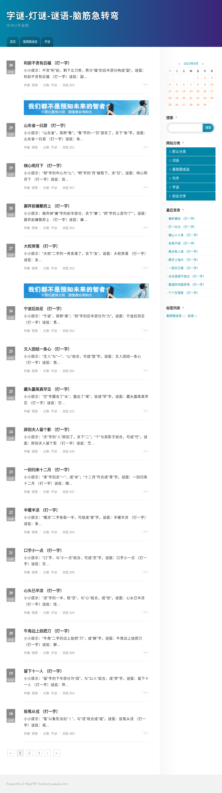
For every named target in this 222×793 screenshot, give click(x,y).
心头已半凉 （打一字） (44, 591)
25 (169, 104)
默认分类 (179, 151)
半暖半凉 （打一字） (42, 510)
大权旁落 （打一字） (42, 246)
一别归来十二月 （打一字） (48, 470)
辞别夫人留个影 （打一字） (48, 430)
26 (176, 104)
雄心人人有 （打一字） (184, 235)
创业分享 (179, 196)
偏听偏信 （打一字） (182, 218)
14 (191, 91)
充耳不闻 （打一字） (182, 243)
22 (197, 98)
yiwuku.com (60, 784)
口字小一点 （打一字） (44, 550)
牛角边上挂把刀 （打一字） (48, 631)
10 (211, 84)
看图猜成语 (30, 41)
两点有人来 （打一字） (184, 251)
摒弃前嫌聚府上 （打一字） (48, 206)
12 (176, 91)
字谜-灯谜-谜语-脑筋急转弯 (63, 16)
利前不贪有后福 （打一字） (48, 63)
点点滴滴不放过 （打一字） (187, 276)
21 (191, 98)
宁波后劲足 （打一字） (44, 309)
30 (204, 104)
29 (197, 104)
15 (197, 91)
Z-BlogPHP (30, 784)
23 (204, 98)
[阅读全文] (145, 85)
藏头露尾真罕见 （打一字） (48, 389)
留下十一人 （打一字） (44, 671)
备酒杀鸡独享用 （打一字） (187, 284)
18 (169, 98)
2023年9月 (191, 63)
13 (183, 91)
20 (183, 98)
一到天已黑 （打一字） (184, 268)
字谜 (47, 41)
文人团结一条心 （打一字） (48, 349)
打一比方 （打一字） (182, 227)
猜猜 (35, 85)
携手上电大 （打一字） (184, 260)
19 (176, 98)
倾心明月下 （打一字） (44, 166)
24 (211, 98)
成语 (193, 316)
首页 (13, 41)
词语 (175, 160)
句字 (175, 178)
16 (204, 91)
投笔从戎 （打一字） (42, 711)
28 (191, 104)
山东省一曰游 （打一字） (46, 125)
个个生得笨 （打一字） (184, 292)
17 (211, 91)
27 (183, 104)
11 (169, 91)
